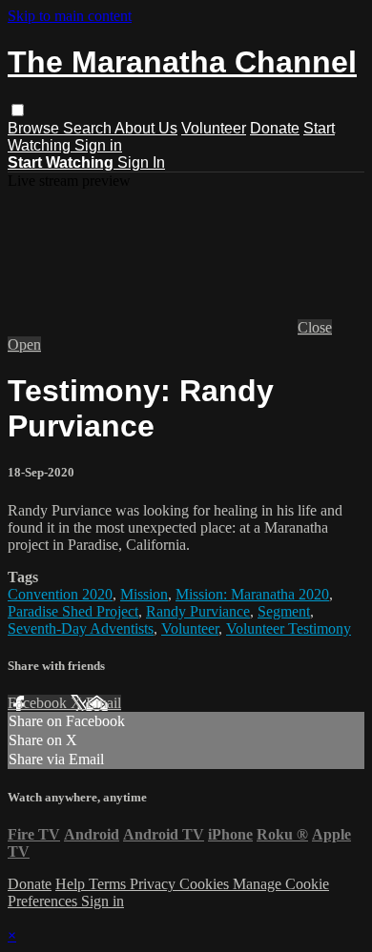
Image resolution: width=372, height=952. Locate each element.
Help (72, 884)
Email (103, 703)
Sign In (141, 162)
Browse (35, 128)
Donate (275, 128)
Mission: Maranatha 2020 (252, 594)
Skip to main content (70, 16)
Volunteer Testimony (288, 628)
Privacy (154, 884)
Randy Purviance (198, 611)
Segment (284, 611)
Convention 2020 (60, 594)
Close (315, 327)
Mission (144, 594)
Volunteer (213, 128)
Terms (109, 884)
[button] (17, 110)
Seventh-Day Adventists (81, 628)
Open (24, 344)
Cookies (206, 884)
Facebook (39, 703)
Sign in (98, 145)
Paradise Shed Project (73, 611)
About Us (145, 128)
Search (88, 128)
